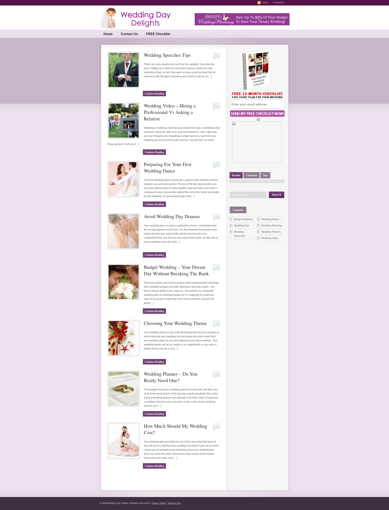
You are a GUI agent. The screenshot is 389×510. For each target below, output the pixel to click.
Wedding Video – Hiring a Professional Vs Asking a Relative (170, 112)
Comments (278, 2)
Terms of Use (174, 503)
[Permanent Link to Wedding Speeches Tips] (123, 87)
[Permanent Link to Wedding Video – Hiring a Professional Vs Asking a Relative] (123, 138)
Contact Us (129, 34)
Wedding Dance (270, 219)
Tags (265, 175)
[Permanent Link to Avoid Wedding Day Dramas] (123, 248)
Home (108, 34)
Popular (236, 175)
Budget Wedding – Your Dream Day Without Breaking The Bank (176, 270)
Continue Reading (154, 93)
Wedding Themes (271, 231)
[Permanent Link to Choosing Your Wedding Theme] (123, 355)
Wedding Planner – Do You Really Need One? (170, 377)
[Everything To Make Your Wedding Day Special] (138, 27)
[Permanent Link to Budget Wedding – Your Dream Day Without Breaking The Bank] (123, 299)
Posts (265, 2)
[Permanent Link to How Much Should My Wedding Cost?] (123, 458)
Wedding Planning (271, 225)
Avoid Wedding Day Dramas (172, 216)
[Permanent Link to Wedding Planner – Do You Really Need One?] (123, 406)
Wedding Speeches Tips (167, 55)
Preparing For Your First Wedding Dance (167, 167)
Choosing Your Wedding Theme (175, 323)
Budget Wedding (243, 219)
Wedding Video (269, 238)
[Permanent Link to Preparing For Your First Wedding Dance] (123, 196)
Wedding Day (241, 225)
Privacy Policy (159, 503)
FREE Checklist (158, 34)
